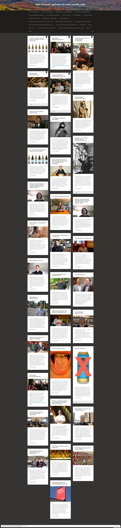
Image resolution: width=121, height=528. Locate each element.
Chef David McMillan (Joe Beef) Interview (59, 275)
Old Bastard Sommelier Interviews (36, 15)
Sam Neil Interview (80, 274)
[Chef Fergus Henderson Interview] (60, 47)
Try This (90, 24)
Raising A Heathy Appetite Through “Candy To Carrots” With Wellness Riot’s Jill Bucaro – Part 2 (37, 185)
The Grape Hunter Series (34, 18)
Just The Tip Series (66, 15)
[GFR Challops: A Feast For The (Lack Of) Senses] (83, 418)
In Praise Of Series (77, 15)
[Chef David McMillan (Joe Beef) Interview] (60, 284)
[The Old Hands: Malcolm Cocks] (60, 206)
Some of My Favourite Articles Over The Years (67, 24)
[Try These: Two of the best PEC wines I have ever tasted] (38, 158)
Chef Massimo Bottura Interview (34, 74)
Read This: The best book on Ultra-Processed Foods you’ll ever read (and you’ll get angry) (59, 161)
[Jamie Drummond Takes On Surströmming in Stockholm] (83, 57)
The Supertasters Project (58, 348)
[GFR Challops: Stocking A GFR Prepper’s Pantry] (83, 458)
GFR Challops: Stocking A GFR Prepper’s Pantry (83, 448)
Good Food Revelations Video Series (82, 21)
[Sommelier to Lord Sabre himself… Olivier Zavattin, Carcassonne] (83, 158)
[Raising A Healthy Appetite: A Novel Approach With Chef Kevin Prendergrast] (60, 415)
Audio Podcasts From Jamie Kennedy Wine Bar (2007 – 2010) (70, 28)
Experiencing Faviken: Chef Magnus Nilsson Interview (59, 311)
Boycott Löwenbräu (80, 348)
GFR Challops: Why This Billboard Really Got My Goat (60, 483)
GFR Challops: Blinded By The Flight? (59, 118)
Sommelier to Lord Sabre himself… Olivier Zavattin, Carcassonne (81, 139)
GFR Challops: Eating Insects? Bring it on (60, 446)
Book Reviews (82, 24)
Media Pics (88, 28)
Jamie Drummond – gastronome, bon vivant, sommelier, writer (60, 4)
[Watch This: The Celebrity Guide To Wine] (38, 122)
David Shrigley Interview (36, 260)
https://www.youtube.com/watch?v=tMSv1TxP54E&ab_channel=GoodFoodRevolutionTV (60, 65)
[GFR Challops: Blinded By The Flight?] (60, 129)
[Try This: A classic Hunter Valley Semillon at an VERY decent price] (38, 47)
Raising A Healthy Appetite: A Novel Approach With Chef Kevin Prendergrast (60, 402)
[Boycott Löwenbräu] (83, 368)
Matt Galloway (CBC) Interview (34, 297)
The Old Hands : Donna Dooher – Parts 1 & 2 (60, 236)
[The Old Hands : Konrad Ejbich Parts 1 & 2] (38, 232)
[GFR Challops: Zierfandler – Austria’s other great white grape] (38, 422)
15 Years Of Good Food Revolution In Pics (46, 28)
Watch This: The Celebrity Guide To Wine (36, 112)
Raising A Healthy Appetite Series (49, 18)
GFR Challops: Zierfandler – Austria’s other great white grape (37, 413)
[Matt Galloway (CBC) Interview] (38, 308)
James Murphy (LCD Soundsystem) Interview (58, 75)
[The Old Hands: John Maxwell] (83, 246)
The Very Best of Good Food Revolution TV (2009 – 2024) (40, 21)
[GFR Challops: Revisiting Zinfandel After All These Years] (38, 461)
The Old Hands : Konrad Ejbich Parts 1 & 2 (38, 223)
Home (30, 31)
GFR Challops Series (87, 15)
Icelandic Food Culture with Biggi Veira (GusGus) (37, 338)
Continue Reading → (33, 65)
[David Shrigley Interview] (38, 269)
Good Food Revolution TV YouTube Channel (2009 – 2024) (41, 24)
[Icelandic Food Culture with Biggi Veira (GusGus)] (38, 347)
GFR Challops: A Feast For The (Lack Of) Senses (83, 409)
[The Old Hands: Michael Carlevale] (83, 109)
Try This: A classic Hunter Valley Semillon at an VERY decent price (37, 39)
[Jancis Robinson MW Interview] (83, 321)
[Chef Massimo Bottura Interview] (38, 82)
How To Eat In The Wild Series (53, 15)
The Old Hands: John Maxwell (83, 238)
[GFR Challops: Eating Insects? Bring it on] (60, 455)
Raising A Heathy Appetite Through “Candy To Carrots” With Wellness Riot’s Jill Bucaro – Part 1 (82, 201)
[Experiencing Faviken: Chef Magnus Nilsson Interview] (60, 320)
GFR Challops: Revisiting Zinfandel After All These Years (36, 452)
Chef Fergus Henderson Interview (58, 38)
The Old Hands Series (63, 18)
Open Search (93, 31)
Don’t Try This (32, 28)
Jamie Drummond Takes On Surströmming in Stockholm (82, 39)
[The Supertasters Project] (60, 364)
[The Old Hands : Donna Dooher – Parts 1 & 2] (60, 245)
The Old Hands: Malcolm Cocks (60, 196)
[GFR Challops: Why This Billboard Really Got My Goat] (60, 494)
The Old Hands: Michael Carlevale (80, 97)
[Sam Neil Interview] (83, 284)
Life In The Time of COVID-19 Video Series (63, 21)
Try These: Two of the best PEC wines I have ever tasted (38, 150)
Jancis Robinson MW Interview (79, 312)
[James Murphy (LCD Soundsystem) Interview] (60, 86)
